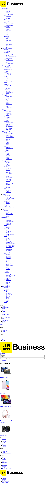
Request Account (2, 353)
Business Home (4, 360)
